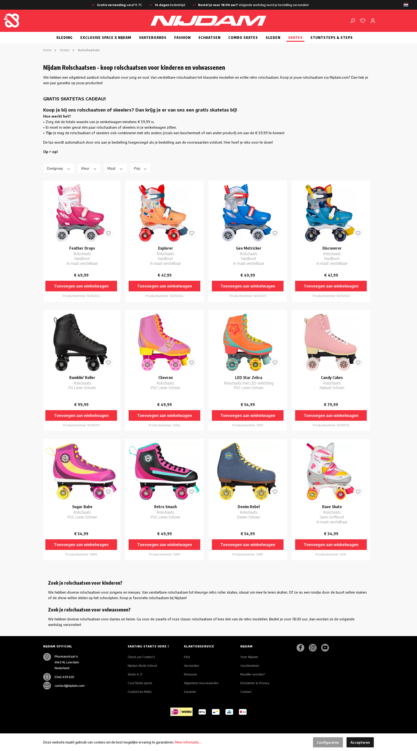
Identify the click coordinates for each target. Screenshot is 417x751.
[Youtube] (327, 648)
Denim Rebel (248, 511)
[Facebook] (302, 648)
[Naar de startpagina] (35, 20)
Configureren (328, 742)
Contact (245, 692)
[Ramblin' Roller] (81, 342)
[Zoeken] (353, 20)
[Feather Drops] (81, 213)
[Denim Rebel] (248, 471)
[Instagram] (314, 648)
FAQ (187, 657)
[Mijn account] (373, 20)
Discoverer (332, 256)
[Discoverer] (331, 213)
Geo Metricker (248, 256)
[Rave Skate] (331, 471)
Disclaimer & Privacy (254, 683)
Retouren (190, 674)
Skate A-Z (135, 674)
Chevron (165, 382)
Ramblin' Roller (82, 382)
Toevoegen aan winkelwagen (81, 286)
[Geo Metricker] (248, 213)
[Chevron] (164, 342)
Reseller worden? (252, 674)
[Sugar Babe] (81, 471)
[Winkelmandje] (380, 19)
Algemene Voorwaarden (201, 683)
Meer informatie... (188, 742)
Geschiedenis (249, 665)
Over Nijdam (249, 657)
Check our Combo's (141, 657)
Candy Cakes (332, 382)
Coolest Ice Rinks (140, 692)
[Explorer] (164, 213)
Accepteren (360, 742)
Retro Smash (165, 511)
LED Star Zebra (248, 382)
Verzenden (191, 665)
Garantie (190, 692)
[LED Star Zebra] (248, 342)
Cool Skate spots (140, 683)
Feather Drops (82, 256)
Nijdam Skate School (142, 665)
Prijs (137, 168)
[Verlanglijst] (363, 20)
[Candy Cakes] (331, 342)
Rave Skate (332, 514)
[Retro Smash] (164, 471)
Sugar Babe (82, 511)
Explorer (165, 256)
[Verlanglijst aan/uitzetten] (108, 233)
